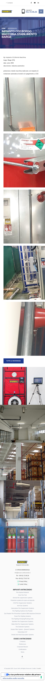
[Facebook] (31, 2)
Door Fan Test (22, 595)
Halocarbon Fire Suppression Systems (22, 608)
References (22, 644)
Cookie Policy (23, 584)
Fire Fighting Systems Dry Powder (22, 611)
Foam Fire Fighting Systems (22, 616)
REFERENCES (12, 28)
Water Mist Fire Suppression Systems (22, 624)
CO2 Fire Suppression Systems (22, 603)
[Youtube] (34, 2)
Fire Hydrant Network (22, 592)
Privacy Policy (23, 581)
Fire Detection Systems (22, 626)
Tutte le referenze (13, 361)
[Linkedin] (38, 2)
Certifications (22, 649)
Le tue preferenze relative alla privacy (25, 674)
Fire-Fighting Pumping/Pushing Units (22, 619)
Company (22, 641)
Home (4, 28)
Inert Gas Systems (22, 605)
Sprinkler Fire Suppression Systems (22, 621)
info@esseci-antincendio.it (22, 572)
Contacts (10, 3)
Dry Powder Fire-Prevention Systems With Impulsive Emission (22, 613)
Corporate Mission (22, 646)
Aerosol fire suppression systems (22, 597)
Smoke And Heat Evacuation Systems (22, 634)
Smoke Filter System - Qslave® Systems (22, 629)
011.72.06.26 (31, 12)
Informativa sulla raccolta (13, 678)
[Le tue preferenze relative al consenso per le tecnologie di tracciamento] (41, 677)
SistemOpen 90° (22, 632)
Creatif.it (38, 668)
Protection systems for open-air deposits (22, 600)
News (22, 652)
